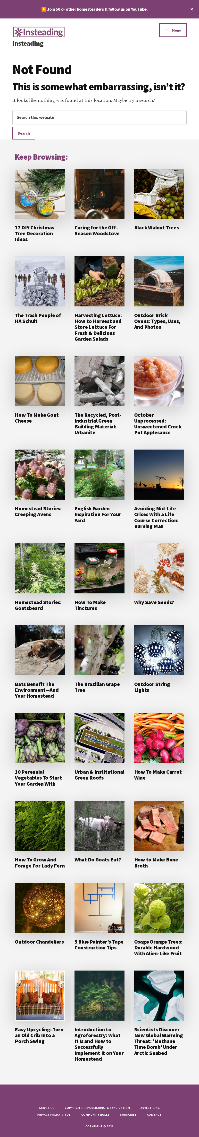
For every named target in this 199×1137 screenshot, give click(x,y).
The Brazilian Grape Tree (97, 687)
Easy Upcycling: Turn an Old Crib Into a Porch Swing (39, 1035)
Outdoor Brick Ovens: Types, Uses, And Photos (157, 321)
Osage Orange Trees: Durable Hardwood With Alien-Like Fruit (158, 947)
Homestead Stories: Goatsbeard (38, 605)
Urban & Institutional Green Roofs (99, 774)
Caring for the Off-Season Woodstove (97, 230)
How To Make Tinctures (90, 605)
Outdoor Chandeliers (39, 941)
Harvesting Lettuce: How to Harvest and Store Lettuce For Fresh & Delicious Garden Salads (98, 327)
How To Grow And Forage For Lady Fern (40, 862)
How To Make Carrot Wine (158, 774)
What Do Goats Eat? (98, 859)
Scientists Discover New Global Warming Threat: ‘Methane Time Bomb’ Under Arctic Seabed (158, 1041)
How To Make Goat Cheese (36, 417)
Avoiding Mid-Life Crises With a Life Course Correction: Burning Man (156, 517)
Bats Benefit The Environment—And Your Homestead (37, 690)
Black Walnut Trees (156, 227)
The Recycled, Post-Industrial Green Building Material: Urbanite (98, 423)
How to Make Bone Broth (156, 862)
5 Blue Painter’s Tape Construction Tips (99, 944)
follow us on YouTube (127, 9)
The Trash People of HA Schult (38, 318)
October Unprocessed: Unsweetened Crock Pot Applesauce (158, 423)
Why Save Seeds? (154, 602)
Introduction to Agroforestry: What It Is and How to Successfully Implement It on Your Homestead (99, 1044)
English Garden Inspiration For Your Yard (98, 514)
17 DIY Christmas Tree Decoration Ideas (34, 233)
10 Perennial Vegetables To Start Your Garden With (38, 777)
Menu (176, 30)
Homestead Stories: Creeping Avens (38, 511)
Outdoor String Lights (152, 687)
